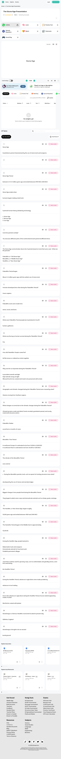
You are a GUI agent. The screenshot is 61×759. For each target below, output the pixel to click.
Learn (15, 93)
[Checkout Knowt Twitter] (38, 741)
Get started (56, 2)
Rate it (15, 14)
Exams (17, 2)
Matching (36, 93)
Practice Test (25, 93)
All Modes (5, 93)
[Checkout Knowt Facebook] (33, 741)
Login (48, 2)
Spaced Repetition (48, 93)
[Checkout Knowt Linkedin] (42, 741)
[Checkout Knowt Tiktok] (25, 741)
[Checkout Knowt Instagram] (29, 741)
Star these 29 (55, 136)
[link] (12, 655)
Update (51, 97)
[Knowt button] (56, 18)
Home (7, 2)
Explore (12, 2)
